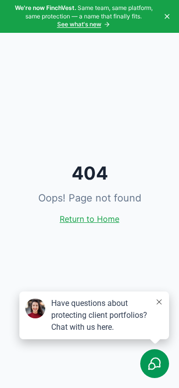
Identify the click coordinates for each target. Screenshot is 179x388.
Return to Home (89, 219)
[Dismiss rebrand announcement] (167, 16)
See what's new (79, 24)
